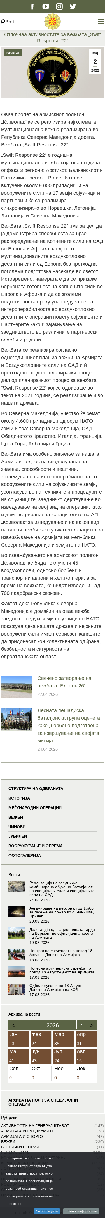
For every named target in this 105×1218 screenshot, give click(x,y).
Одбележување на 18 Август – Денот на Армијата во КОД (57, 987)
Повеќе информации (81, 1211)
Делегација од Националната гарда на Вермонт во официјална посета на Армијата (62, 933)
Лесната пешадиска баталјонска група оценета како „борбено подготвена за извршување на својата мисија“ (69, 725)
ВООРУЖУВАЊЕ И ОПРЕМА (35, 846)
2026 (52, 1025)
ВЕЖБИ (12, 53)
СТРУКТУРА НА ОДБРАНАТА (35, 789)
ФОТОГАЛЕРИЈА (24, 855)
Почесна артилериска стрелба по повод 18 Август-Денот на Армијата (61, 970)
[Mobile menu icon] (101, 21)
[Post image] (16, 687)
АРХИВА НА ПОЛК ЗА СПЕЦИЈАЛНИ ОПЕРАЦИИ (43, 1102)
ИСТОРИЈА (19, 798)
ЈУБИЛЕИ (17, 836)
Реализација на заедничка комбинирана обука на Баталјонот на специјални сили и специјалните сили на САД (62, 889)
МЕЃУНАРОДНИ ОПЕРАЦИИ (35, 808)
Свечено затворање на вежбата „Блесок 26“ (64, 682)
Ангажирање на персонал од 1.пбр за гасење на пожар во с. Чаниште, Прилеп (61, 912)
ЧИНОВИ (16, 827)
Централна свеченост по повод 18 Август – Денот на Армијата (60, 953)
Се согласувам (47, 1211)
